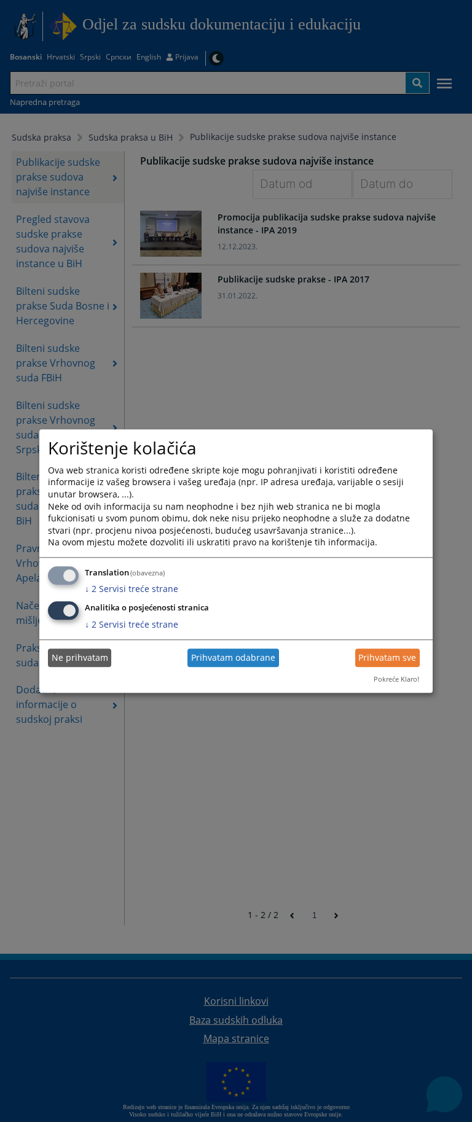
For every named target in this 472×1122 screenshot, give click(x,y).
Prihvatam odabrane (233, 658)
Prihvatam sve (387, 658)
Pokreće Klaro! (396, 679)
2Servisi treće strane (131, 589)
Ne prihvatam (80, 658)
